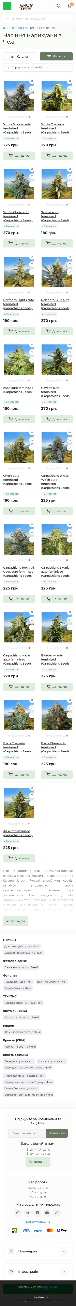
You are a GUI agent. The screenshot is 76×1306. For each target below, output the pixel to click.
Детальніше (49, 1286)
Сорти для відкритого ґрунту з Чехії (28, 1082)
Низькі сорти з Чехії (51, 1061)
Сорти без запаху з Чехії (20, 1088)
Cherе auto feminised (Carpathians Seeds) (18, 480)
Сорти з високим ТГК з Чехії (23, 1002)
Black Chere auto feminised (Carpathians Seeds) (56, 747)
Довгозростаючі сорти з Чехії (24, 1075)
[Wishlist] (32, 89)
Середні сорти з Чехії (18, 1061)
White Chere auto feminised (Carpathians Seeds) (18, 216)
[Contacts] (58, 6)
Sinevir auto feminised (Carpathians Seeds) (56, 216)
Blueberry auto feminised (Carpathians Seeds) (56, 659)
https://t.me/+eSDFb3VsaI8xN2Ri (28, 1213)
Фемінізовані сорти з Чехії (22, 1032)
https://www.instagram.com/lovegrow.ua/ (18, 1213)
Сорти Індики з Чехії (18, 981)
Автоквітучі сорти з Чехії (21, 967)
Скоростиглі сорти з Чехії (21, 1017)
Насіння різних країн (22, 27)
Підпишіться (57, 1133)
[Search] (7, 19)
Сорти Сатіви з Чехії (18, 988)
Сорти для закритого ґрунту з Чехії (28, 1067)
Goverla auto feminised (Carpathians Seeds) (56, 392)
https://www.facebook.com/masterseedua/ (37, 1213)
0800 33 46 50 (40, 1150)
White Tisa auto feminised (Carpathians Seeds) (56, 128)
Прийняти (40, 1297)
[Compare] (32, 96)
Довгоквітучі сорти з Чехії (22, 946)
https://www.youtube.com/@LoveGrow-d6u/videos (47, 1213)
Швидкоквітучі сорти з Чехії (23, 952)
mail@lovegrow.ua (38, 1221)
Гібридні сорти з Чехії (51, 981)
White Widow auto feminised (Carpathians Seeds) (18, 128)
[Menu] (7, 6)
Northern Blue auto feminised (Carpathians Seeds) (56, 304)
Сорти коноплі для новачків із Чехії (28, 1094)
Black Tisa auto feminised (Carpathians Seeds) (18, 747)
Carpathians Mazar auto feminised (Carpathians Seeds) (18, 659)
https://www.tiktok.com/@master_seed (57, 1213)
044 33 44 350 (40, 1154)
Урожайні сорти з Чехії (20, 1046)
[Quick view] (32, 81)
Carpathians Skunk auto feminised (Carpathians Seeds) (56, 572)
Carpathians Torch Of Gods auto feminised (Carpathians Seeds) (18, 572)
